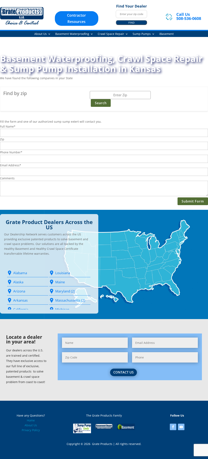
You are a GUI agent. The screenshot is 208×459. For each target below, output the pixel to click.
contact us (123, 372)
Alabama (20, 273)
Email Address (10, 165)
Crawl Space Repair (111, 34)
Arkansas (20, 300)
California (20, 309)
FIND (131, 22)
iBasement (166, 34)
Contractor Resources (76, 18)
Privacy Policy (31, 430)
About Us (40, 34)
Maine (60, 282)
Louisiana (62, 273)
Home (31, 420)
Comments (7, 178)
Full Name (7, 126)
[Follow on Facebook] (173, 427)
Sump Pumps (142, 34)
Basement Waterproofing (72, 34)
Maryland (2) (65, 291)
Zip (2, 139)
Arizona (19, 291)
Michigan (62, 309)
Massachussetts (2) (70, 300)
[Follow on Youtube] (181, 427)
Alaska (18, 282)
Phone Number (11, 152)
